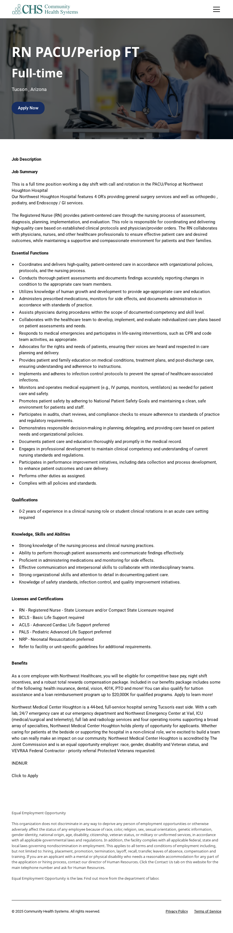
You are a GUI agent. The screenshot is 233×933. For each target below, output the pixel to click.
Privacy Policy (177, 911)
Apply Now (28, 108)
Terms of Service (207, 911)
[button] (215, 9)
